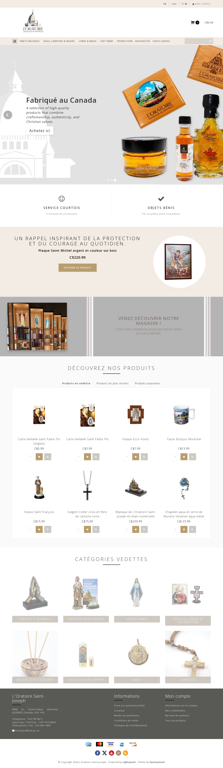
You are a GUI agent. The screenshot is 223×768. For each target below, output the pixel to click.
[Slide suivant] (215, 115)
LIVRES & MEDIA (88, 41)
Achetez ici (39, 130)
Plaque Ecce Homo (135, 439)
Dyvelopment (157, 762)
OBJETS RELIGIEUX (30, 41)
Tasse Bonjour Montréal (184, 439)
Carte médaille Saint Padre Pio (87, 439)
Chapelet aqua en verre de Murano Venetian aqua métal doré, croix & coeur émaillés (184, 516)
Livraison (119, 710)
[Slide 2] (111, 180)
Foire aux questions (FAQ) (129, 705)
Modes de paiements (126, 715)
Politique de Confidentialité (130, 725)
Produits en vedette (76, 383)
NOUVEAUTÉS (142, 41)
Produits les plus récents (113, 383)
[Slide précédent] (7, 115)
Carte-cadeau (161, 41)
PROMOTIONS (125, 41)
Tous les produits (175, 720)
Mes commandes (175, 710)
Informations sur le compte (181, 705)
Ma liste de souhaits (177, 715)
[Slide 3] (115, 180)
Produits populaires (147, 383)
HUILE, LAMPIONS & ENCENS (59, 41)
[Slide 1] (108, 180)
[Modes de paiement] (88, 744)
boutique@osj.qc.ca (27, 730)
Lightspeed (129, 762)
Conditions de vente (126, 720)
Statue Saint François (39, 512)
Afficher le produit (77, 267)
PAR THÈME (107, 41)
